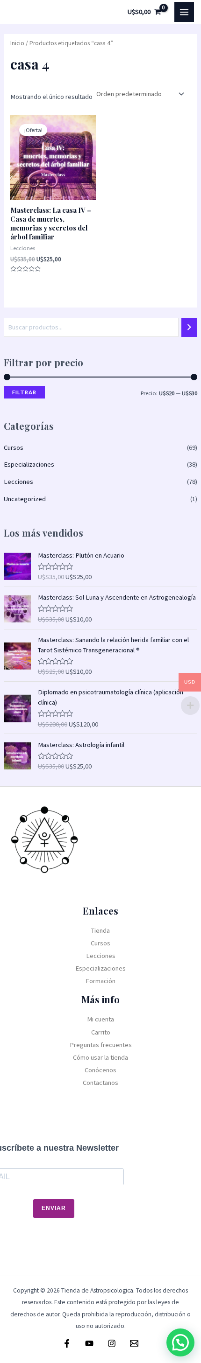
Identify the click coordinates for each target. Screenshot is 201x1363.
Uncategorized (25, 499)
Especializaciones (29, 464)
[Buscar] (189, 327)
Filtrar (24, 392)
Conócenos (100, 1070)
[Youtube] (89, 1343)
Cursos (13, 447)
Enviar (54, 1208)
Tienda (100, 930)
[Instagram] (112, 1343)
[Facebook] (67, 1343)
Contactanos (100, 1082)
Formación (100, 981)
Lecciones (18, 481)
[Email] (134, 1343)
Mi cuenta (100, 1019)
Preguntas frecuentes (101, 1045)
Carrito (100, 1032)
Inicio (17, 43)
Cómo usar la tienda (100, 1057)
